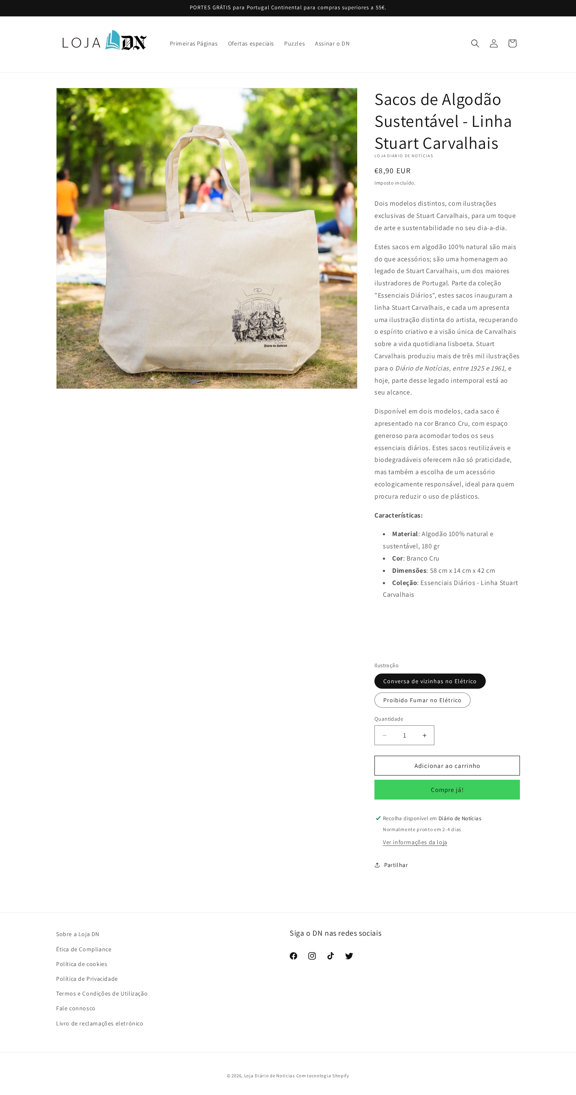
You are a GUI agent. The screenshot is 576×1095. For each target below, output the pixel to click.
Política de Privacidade (87, 978)
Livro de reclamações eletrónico (100, 1023)
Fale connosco (76, 1008)
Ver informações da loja (415, 842)
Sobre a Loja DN (78, 934)
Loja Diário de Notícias (269, 1076)
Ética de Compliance (83, 949)
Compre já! (447, 790)
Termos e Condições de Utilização (102, 993)
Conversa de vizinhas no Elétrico (430, 681)
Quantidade (388, 718)
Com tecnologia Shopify (322, 1076)
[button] (475, 43)
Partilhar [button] (396, 865)
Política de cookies (81, 964)
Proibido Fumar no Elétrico (422, 700)
